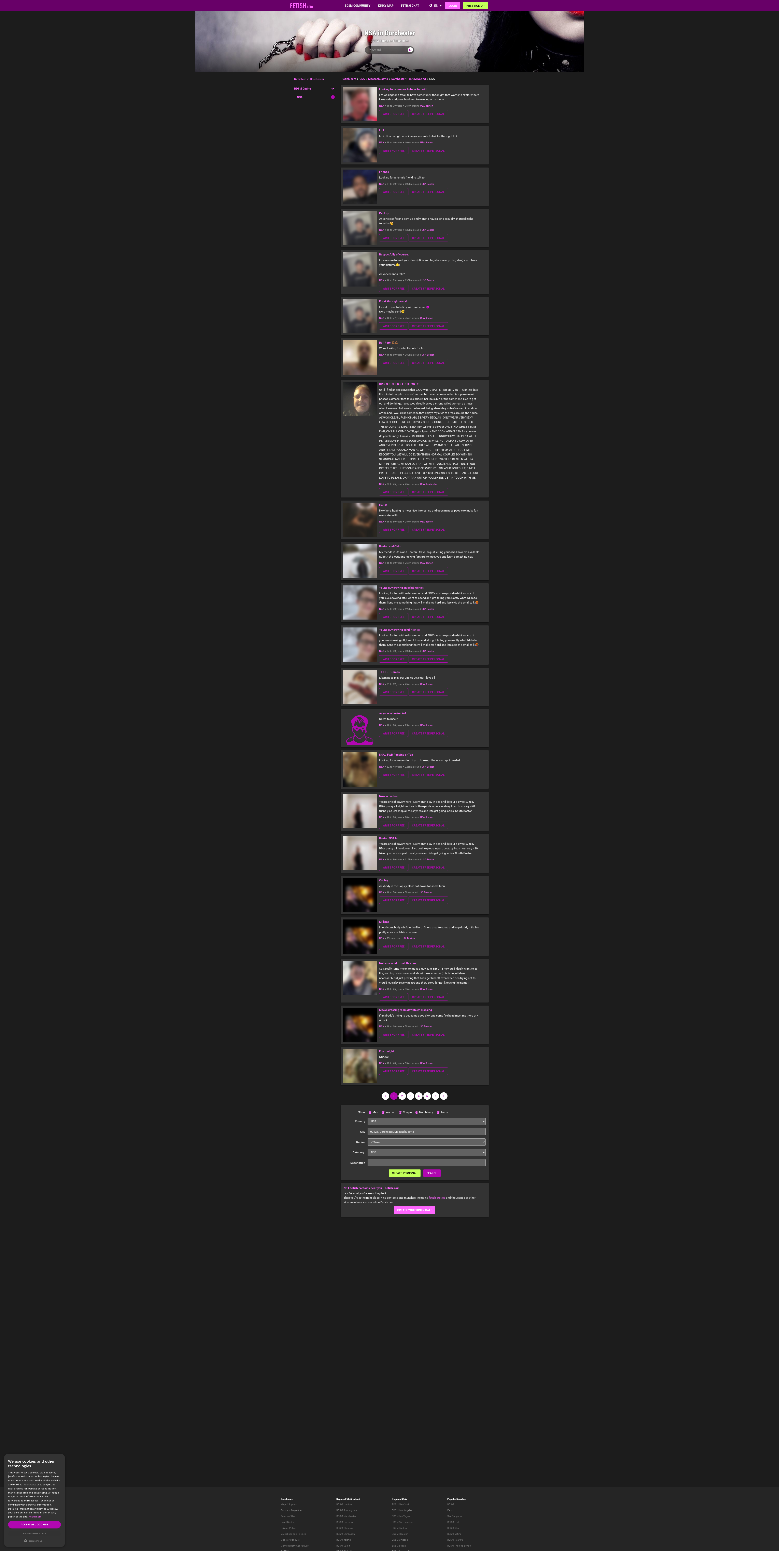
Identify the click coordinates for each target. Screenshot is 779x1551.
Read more (35, 1516)
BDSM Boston (399, 1528)
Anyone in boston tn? (392, 713)
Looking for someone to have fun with (403, 89)
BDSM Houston (400, 1534)
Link (382, 130)
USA (422, 105)
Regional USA (399, 1499)
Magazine (296, 1510)
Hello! (383, 504)
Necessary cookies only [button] (34, 1533)
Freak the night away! (393, 301)
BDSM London (344, 1504)
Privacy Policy (288, 1528)
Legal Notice (287, 1522)
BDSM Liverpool (344, 1522)
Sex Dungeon (454, 1516)
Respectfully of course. (394, 254)
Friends (384, 171)
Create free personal (428, 114)
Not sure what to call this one (397, 963)
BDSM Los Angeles (402, 1510)
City (362, 1131)
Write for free (394, 114)
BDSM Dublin (343, 1545)
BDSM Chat (453, 1528)
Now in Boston (388, 796)
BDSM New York (400, 1504)
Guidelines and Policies (293, 1534)
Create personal (404, 1173)
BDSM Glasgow (344, 1528)
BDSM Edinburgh (345, 1534)
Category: (359, 1152)
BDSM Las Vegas (401, 1516)
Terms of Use (288, 1516)
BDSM (450, 1504)
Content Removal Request (295, 1545)
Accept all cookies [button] (34, 1524)
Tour (283, 1510)
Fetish (450, 1510)
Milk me (384, 921)
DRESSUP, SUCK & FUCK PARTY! (399, 384)
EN (436, 6)
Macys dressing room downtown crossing (405, 1009)
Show (361, 1112)
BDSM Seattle (399, 1545)
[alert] (34, 1500)
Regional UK (343, 1499)
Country (360, 1121)
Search (432, 1173)
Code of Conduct (290, 1539)
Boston (429, 105)
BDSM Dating (302, 88)
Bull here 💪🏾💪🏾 (388, 342)
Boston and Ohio (389, 546)
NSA (299, 97)
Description (357, 1162)
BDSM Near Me (455, 1539)
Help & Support (289, 1504)
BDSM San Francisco (403, 1522)
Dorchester (431, 484)
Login (453, 5)
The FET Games (389, 672)
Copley (383, 880)
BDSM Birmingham (346, 1510)
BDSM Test (453, 1522)
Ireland (356, 1499)
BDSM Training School (459, 1545)
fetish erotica (437, 1197)
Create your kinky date (414, 1210)
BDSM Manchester (346, 1516)
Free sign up (475, 5)
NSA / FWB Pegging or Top (396, 754)
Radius (360, 1142)
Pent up (384, 213)
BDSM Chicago (400, 1539)
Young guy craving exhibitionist (399, 629)
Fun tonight (386, 1051)
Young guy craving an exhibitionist (401, 587)
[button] (34, 1541)
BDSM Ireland (343, 1539)
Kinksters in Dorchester (309, 79)
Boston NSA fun (389, 838)
